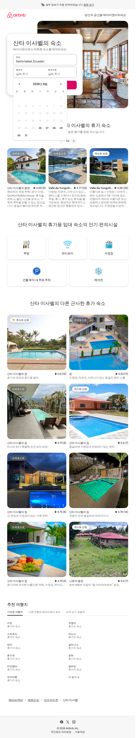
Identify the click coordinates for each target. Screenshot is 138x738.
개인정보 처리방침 (61, 732)
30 (18, 135)
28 (54, 128)
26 (40, 128)
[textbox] (29, 74)
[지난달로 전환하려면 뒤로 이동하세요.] (19, 84)
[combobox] (45, 61)
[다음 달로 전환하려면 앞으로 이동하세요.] (61, 84)
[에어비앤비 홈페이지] (16, 15)
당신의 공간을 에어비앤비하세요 (105, 15)
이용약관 (80, 732)
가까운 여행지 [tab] (15, 612)
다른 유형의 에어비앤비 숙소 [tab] (44, 612)
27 (47, 128)
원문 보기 (89, 4)
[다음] (74, 141)
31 (26, 135)
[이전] (62, 141)
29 (61, 128)
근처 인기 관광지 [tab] (75, 612)
